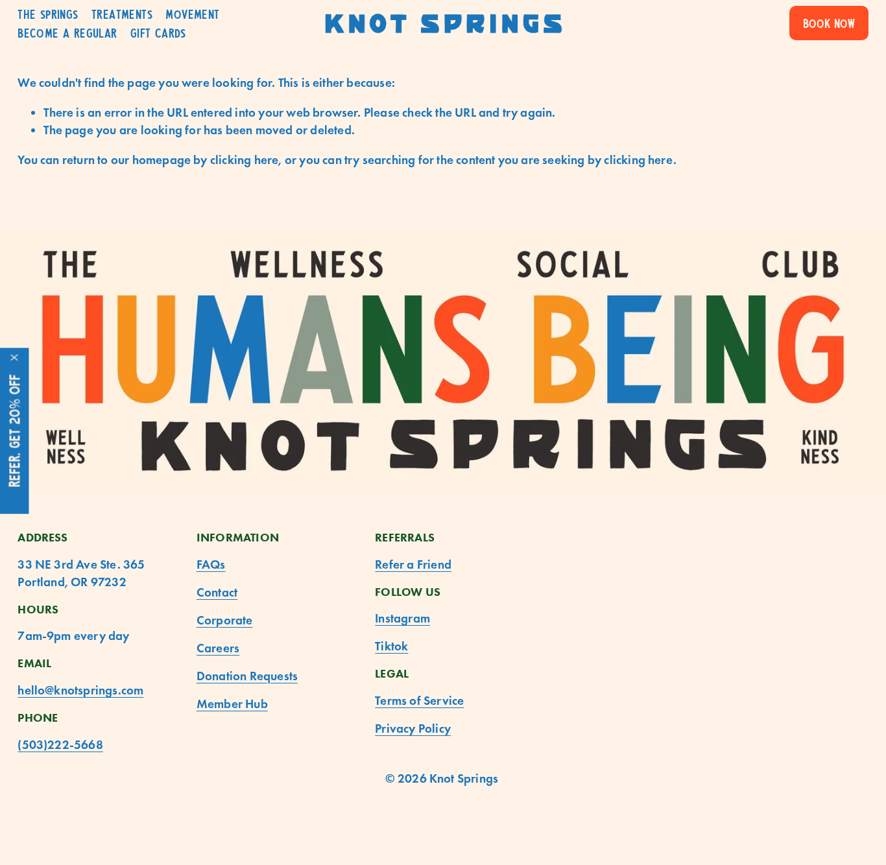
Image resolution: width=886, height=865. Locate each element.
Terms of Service (419, 700)
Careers (218, 648)
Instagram (402, 618)
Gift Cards (158, 33)
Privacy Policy (413, 728)
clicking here (244, 159)
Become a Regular (67, 33)
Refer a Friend (413, 564)
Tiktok (391, 646)
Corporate (225, 620)
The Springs (48, 14)
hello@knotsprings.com (80, 690)
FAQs (211, 564)
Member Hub (232, 703)
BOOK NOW (829, 23)
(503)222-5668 (60, 744)
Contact (217, 592)
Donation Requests (247, 676)
